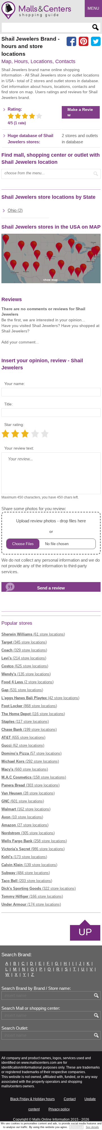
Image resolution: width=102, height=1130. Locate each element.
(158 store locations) (33, 777)
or (51, 526)
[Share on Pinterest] (83, 41)
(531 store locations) (22, 690)
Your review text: (19, 448)
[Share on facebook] (71, 41)
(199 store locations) (29, 729)
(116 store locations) (33, 714)
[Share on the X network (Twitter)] (96, 41)
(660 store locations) (24, 769)
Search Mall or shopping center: (30, 1008)
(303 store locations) (30, 785)
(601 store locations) (22, 801)
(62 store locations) (22, 745)
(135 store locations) (26, 674)
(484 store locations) (25, 873)
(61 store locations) (33, 634)
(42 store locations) (40, 698)
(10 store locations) (22, 817)
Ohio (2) (15, 210)
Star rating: (14, 424)
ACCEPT (76, 1127)
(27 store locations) (24, 825)
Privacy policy (59, 1109)
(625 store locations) (24, 666)
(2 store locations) (27, 682)
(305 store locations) (28, 833)
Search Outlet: (14, 1028)
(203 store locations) (26, 881)
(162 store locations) (25, 809)
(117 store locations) (25, 721)
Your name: (14, 383)
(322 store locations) (38, 888)
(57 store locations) (31, 753)
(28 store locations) (28, 793)
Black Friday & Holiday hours (32, 1099)
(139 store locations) (29, 865)
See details (92, 1127)
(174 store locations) (31, 904)
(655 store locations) (23, 737)
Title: (8, 404)
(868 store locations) (29, 706)
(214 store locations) (23, 658)
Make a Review (80, 112)
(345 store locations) (24, 642)
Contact (70, 1099)
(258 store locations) (34, 841)
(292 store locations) (30, 761)
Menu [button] (93, 8)
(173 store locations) (24, 857)
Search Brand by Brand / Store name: (36, 988)
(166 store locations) (32, 896)
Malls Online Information (51, 1119)
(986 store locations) (33, 849)
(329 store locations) (24, 650)
